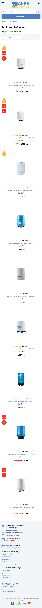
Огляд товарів (6, 575)
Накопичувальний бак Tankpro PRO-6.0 (21, 507)
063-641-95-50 (10, 527)
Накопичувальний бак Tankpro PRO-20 (21, 401)
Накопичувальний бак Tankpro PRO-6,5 (21, 243)
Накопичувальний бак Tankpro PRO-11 (21, 454)
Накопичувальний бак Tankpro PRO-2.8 (21, 138)
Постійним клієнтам (8, 586)
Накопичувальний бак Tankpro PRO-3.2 (21, 85)
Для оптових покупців (9, 589)
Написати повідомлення (13, 548)
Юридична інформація (9, 564)
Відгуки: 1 (25, 82)
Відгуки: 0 (25, 188)
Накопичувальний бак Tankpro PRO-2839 (21, 296)
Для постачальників (8, 591)
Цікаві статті (5, 573)
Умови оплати (6, 559)
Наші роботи (6, 577)
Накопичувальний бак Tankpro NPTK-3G (21, 190)
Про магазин (6, 570)
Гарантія (4, 561)
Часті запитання (7, 580)
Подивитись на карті (12, 535)
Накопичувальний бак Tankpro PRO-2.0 (21, 349)
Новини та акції (7, 554)
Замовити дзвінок (11, 530)
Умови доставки (7, 557)
